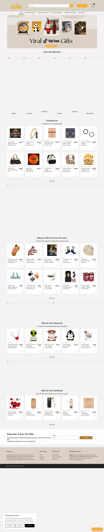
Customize (9, 525)
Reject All (19, 525)
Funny (9, 257)
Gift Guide (81, 12)
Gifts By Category (30, 12)
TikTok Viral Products (71, 12)
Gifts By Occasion (43, 12)
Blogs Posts (82, 5)
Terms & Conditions (57, 457)
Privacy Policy (55, 455)
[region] (20, 521)
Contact (41, 459)
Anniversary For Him (13, 140)
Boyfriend (47, 140)
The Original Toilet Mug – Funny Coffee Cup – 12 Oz (48, 288)
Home (21, 12)
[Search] (71, 5)
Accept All (29, 525)
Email (54, 435)
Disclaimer (54, 459)
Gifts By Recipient (56, 12)
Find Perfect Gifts (97, 529)
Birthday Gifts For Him (68, 166)
